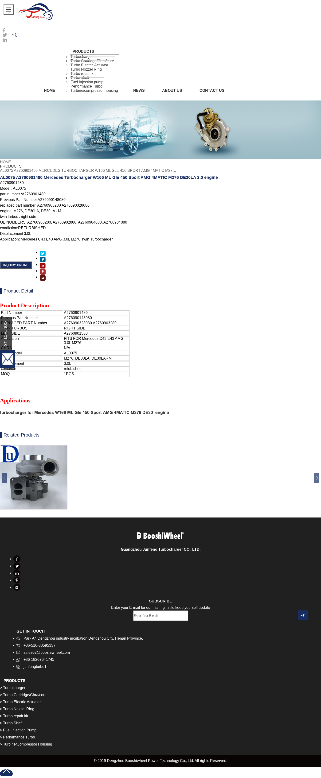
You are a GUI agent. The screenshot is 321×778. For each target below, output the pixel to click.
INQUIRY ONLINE (15, 265)
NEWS (139, 90)
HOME (49, 90)
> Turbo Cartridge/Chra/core (23, 695)
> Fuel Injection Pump (18, 730)
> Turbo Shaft (11, 723)
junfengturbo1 (35, 667)
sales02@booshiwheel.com (46, 652)
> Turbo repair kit (14, 716)
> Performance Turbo (17, 737)
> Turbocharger (12, 688)
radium (35, 11)
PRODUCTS (11, 166)
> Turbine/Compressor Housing (26, 744)
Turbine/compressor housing (94, 90)
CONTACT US (212, 90)
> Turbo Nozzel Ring (17, 709)
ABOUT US (172, 90)
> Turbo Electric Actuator (20, 702)
